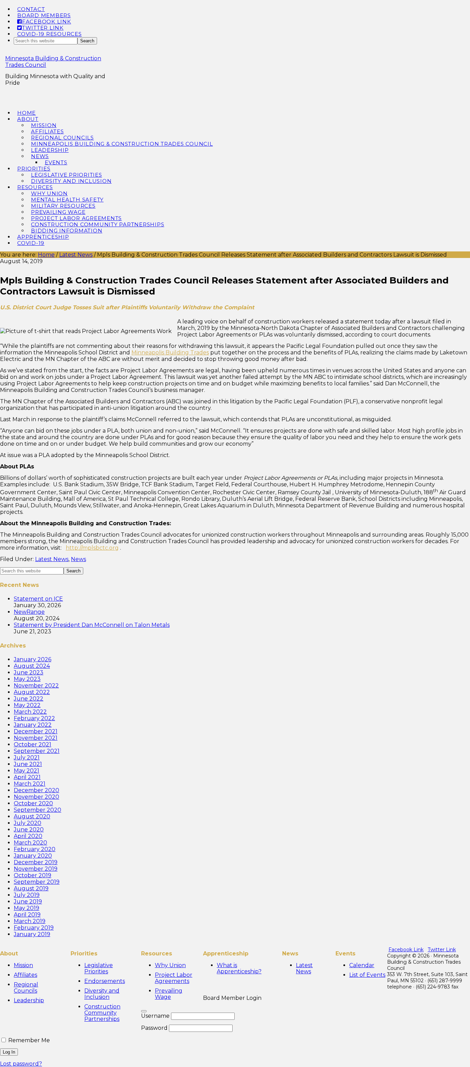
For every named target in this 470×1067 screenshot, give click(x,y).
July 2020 (27, 823)
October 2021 (32, 744)
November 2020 (36, 797)
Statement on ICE (38, 598)
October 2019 (32, 875)
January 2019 (32, 934)
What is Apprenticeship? (239, 968)
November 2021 (35, 738)
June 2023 (28, 672)
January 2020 (33, 855)
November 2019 (35, 869)
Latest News (51, 559)
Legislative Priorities (98, 968)
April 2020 (28, 836)
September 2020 (37, 810)
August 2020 (32, 816)
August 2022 (32, 692)
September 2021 (37, 751)
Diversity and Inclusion (101, 993)
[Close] (144, 1011)
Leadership (29, 1000)
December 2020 (36, 790)
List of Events (367, 975)
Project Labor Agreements (173, 978)
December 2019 (35, 862)
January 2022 (33, 725)
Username (155, 1016)
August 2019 (31, 888)
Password (154, 1028)
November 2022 (36, 685)
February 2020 (34, 849)
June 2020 (29, 829)
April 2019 (27, 914)
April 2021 (27, 777)
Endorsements (104, 981)
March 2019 (29, 921)
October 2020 (33, 803)
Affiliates (25, 975)
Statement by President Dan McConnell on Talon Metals (92, 625)
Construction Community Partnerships (102, 1012)
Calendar (361, 965)
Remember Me (28, 1040)
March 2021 (29, 783)
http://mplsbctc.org (92, 548)
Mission (23, 965)
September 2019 (37, 882)
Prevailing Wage (168, 993)
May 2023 (27, 679)
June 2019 (28, 901)
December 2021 (35, 731)
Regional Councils (26, 987)
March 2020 (30, 842)
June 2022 (28, 698)
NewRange (29, 612)
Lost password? (21, 1063)
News (78, 559)
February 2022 (34, 718)
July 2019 (27, 895)
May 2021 (26, 770)
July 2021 (27, 757)
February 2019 (34, 927)
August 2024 (32, 666)
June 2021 (28, 764)
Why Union (170, 965)
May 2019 (26, 908)
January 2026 (32, 659)
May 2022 (27, 705)
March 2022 (30, 711)
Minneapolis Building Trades (170, 352)
